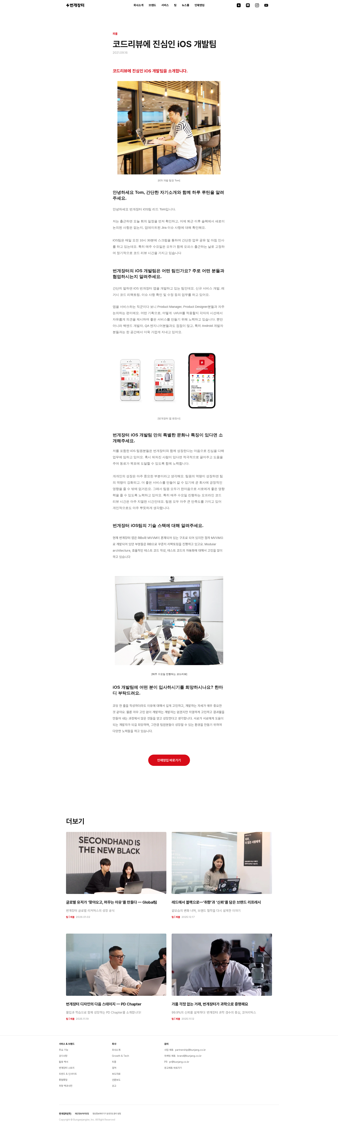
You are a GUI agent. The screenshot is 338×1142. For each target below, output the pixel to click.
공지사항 (63, 1056)
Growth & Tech (120, 1056)
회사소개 (138, 5)
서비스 (165, 5)
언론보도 (116, 1080)
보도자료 (116, 1074)
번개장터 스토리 (66, 1068)
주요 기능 (63, 1050)
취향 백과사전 (65, 1086)
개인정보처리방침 (82, 1113)
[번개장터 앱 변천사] (169, 418)
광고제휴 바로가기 (173, 1068)
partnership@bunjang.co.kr (190, 1050)
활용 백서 (63, 1062)
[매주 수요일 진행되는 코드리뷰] (169, 674)
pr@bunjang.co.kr (179, 1062)
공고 (114, 1086)
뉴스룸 (185, 5)
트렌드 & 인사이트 (68, 1074)
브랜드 (152, 5)
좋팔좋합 (63, 1080)
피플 (115, 33)
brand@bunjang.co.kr (189, 1056)
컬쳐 (114, 1068)
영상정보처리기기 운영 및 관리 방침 (106, 1113)
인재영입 (199, 5)
